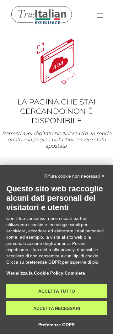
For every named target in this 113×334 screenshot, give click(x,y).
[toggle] (100, 15)
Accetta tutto (56, 291)
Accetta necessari (56, 308)
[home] (41, 15)
